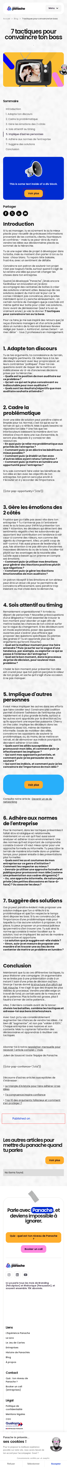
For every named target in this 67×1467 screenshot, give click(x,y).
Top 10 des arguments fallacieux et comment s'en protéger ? (31, 1101)
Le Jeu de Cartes (15, 1342)
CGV (8, 1419)
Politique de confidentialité (14, 1407)
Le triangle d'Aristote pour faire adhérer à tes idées (31, 1087)
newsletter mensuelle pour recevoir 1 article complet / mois (32, 1048)
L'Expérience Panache (18, 1333)
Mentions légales (15, 1414)
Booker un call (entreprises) (14, 1388)
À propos (11, 1362)
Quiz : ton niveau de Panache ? (17, 1380)
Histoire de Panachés (18, 1352)
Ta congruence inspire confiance (25, 1095)
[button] (53, 8)
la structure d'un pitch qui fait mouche (32, 986)
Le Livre (10, 1338)
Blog (8, 1357)
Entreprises (12, 1347)
